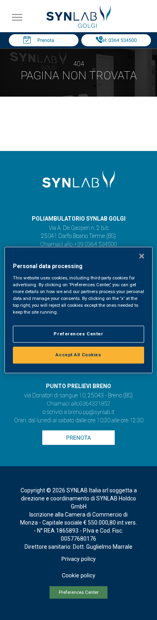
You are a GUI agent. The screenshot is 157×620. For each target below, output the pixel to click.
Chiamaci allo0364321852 (78, 404)
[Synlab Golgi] (78, 25)
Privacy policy (78, 559)
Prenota (45, 40)
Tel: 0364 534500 (117, 40)
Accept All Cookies (78, 355)
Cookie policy (78, 575)
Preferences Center (79, 592)
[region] (78, 310)
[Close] (142, 256)
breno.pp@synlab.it (91, 412)
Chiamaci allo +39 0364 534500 (78, 244)
